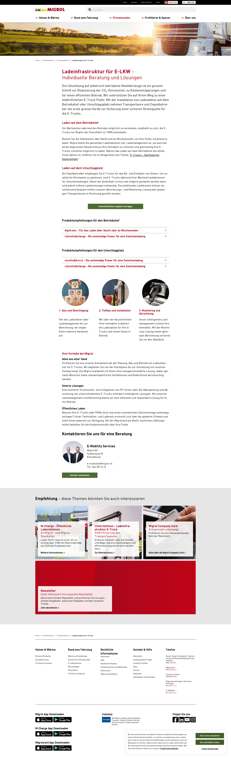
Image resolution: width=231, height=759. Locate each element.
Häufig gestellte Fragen (142, 659)
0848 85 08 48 (171, 676)
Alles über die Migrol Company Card (166, 552)
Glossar (136, 670)
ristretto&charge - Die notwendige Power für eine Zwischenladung (105, 236)
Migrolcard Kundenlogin (77, 656)
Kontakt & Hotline (140, 663)
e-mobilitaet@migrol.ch (99, 463)
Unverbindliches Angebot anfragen (115, 206)
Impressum (105, 656)
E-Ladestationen (74, 663)
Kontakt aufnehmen (79, 475)
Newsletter (137, 656)
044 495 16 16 (99, 466)
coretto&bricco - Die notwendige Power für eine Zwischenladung (104, 260)
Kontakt (134, 2)
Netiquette (137, 673)
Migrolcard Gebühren (109, 674)
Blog (125, 2)
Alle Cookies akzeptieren (210, 735)
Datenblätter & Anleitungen (144, 677)
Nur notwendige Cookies (209, 742)
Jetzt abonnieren (49, 607)
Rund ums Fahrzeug (86, 18)
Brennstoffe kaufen (43, 656)
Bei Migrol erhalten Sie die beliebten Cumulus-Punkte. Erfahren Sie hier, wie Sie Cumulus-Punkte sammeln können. (126, 721)
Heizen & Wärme (49, 18)
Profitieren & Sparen (157, 18)
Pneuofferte (73, 670)
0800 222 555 (171, 662)
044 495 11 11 (171, 685)
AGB (102, 660)
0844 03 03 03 (171, 669)
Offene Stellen (146, 2)
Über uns (190, 18)
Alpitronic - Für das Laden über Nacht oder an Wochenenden (102, 230)
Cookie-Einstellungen (209, 748)
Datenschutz (106, 670)
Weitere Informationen (52, 552)
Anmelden (190, 2)
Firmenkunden (121, 18)
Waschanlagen (73, 666)
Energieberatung (42, 659)
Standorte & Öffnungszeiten (79, 659)
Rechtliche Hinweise (109, 663)
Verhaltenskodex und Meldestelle (114, 667)
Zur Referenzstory (104, 552)
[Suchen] (89, 9)
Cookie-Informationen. (169, 748)
